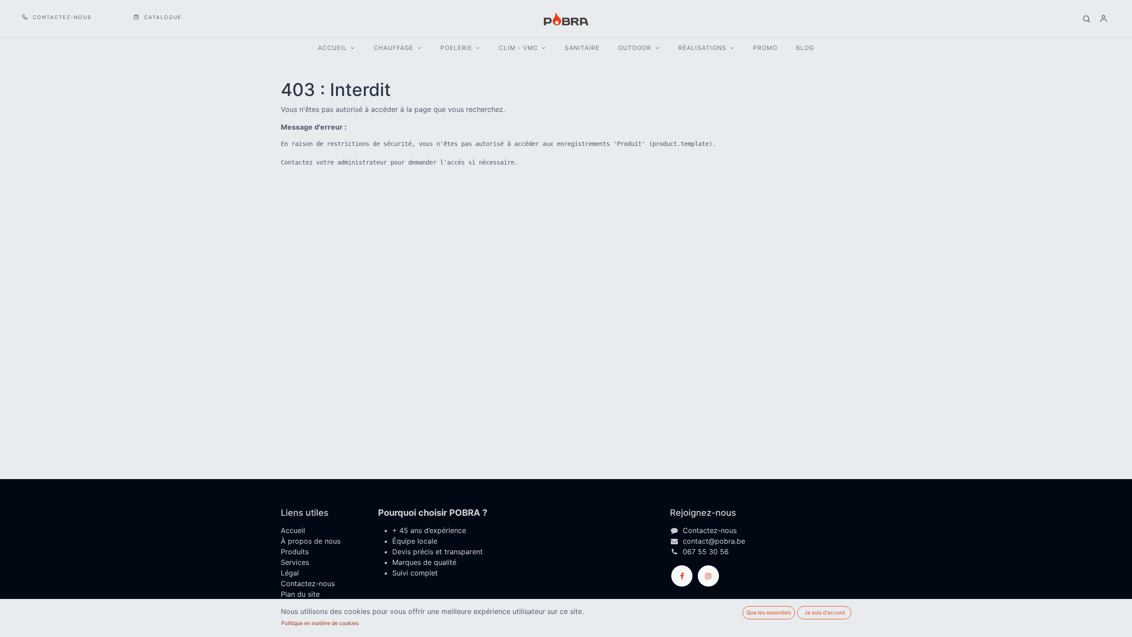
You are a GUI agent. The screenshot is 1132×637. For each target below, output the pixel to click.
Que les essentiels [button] (768, 612)
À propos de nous (310, 541)
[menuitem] (582, 48)
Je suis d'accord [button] (824, 612)
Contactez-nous (61, 17)
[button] (1086, 19)
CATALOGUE (162, 17)
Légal (290, 572)
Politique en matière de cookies (320, 623)
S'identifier (1103, 19)
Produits (295, 551)
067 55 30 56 (706, 551)
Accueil (293, 530)
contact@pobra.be (714, 541)
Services (295, 562)
